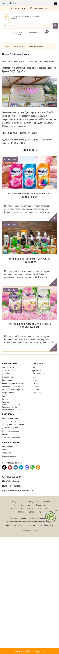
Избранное (6, 453)
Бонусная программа (11, 386)
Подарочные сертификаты (13, 390)
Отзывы (35, 383)
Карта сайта (36, 393)
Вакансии (35, 390)
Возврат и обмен (9, 377)
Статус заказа (8, 380)
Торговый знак (38, 371)
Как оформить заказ (10, 367)
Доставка (6, 374)
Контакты (35, 386)
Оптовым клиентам (10, 418)
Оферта (5, 399)
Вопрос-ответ (8, 393)
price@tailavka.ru (13, 486)
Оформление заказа (10, 431)
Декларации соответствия (13, 425)
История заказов (9, 456)
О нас (34, 367)
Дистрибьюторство (10, 428)
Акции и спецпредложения (13, 383)
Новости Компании (19, 46)
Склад (34, 377)
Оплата (5, 434)
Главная (6, 46)
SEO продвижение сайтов (29, 531)
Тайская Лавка (9, 3)
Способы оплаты (9, 371)
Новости (35, 380)
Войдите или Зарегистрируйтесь (29, 651)
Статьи (5, 396)
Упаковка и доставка (11, 437)
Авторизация (20, 8)
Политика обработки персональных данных (11, 408)
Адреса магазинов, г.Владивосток (18, 490)
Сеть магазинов (38, 374)
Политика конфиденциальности (11, 403)
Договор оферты (9, 421)
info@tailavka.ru (12, 481)
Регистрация (7, 450)
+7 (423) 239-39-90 (13, 477)
